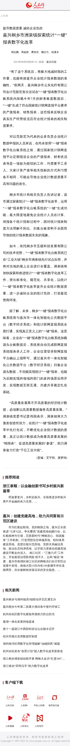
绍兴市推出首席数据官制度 (20, 636)
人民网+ (24, 705)
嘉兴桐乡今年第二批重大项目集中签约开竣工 (31, 606)
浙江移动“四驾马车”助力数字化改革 (25, 665)
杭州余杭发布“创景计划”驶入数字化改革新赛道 (33, 651)
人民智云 (24, 726)
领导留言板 (53, 705)
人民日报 (9, 705)
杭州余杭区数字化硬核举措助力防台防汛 (29, 614)
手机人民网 (39, 705)
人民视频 (9, 726)
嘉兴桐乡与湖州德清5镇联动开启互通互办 (29, 599)
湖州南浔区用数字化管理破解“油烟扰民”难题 (31, 643)
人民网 (4, 16)
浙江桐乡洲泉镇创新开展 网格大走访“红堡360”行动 (35, 658)
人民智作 (39, 726)
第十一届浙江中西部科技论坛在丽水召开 (29, 628)
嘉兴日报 (51, 62)
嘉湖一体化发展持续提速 (18, 621)
